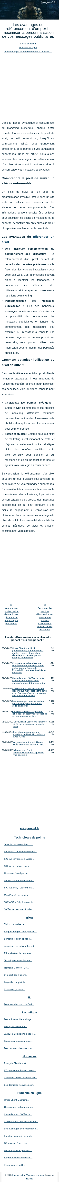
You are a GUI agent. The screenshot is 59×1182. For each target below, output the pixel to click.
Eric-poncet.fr (18, 1175)
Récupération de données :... (19, 953)
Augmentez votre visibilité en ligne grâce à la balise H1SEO (28, 743)
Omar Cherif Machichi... (16, 1100)
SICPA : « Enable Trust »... (17, 866)
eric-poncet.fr (29, 43)
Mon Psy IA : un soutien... (17, 895)
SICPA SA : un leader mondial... (20, 851)
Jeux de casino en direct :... (18, 844)
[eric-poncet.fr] (29, 10)
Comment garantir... (14, 989)
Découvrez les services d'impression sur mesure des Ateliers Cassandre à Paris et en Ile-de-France (44, 619)
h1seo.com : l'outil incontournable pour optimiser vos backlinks (28, 752)
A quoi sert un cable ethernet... (20, 946)
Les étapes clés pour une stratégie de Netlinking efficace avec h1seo (29, 734)
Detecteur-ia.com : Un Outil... (19, 1004)
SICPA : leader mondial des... (19, 880)
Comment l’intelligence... (17, 873)
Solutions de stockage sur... (18, 1041)
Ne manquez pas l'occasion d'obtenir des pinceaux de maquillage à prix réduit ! (11, 616)
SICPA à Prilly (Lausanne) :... (19, 887)
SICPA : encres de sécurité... (19, 909)
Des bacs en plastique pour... (19, 1048)
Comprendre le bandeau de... (19, 1107)
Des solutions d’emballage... (18, 1019)
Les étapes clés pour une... (18, 1150)
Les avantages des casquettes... (21, 1128)
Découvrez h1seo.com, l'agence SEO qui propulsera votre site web (30, 724)
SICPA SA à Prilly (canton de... (19, 902)
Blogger (29, 1178)
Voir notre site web (35, 1175)
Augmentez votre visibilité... (18, 1157)
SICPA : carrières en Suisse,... (19, 859)
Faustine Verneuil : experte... (19, 1136)
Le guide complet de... (15, 982)
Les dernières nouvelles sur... (19, 1085)
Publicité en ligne (28, 47)
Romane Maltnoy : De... (16, 967)
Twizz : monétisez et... (15, 924)
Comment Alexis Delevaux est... (20, 1077)
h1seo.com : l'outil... (14, 1165)
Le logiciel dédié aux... (15, 1026)
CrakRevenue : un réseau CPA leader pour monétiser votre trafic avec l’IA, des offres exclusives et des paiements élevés (29, 692)
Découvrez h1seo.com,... (17, 1143)
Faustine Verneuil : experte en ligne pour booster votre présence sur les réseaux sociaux (29, 713)
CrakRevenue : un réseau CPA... (21, 1121)
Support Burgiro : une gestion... (20, 931)
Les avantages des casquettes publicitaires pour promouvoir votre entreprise (28, 703)
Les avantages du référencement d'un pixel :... (28, 51)
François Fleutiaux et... (16, 1063)
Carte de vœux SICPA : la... (18, 1114)
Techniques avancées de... (18, 960)
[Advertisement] (29, 84)
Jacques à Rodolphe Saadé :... (20, 1033)
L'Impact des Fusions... (16, 975)
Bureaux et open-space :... (18, 938)
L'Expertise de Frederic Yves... (20, 1070)
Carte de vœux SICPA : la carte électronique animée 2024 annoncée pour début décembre (29, 680)
